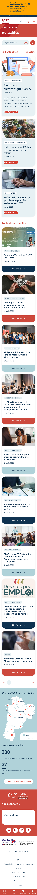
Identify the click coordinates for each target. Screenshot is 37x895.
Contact (18, 885)
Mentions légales (18, 872)
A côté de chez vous (11, 27)
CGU (18, 856)
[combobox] (15, 42)
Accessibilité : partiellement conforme (18, 864)
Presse (18, 868)
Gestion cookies (19, 877)
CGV (18, 860)
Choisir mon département (19, 16)
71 (28, 682)
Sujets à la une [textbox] (10, 43)
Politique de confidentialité (18, 851)
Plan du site (18, 881)
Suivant (32, 682)
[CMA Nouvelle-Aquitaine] (6, 20)
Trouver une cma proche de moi (18, 781)
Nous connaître (11, 803)
